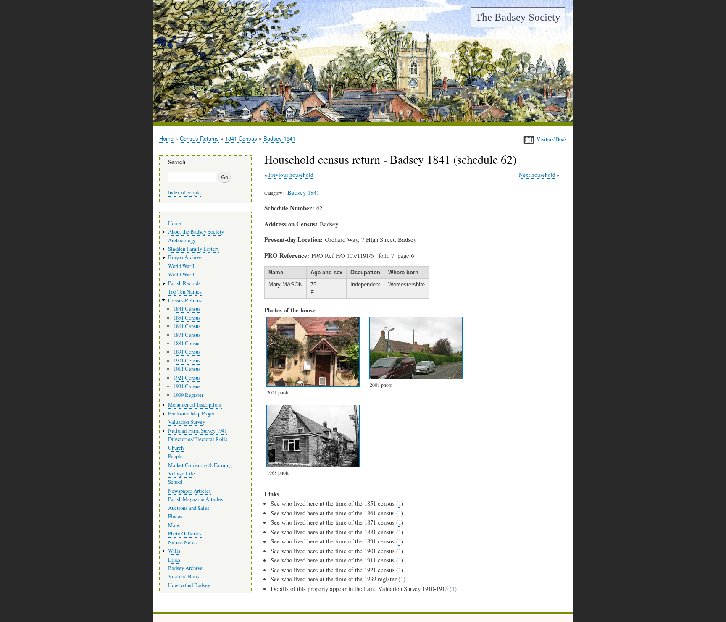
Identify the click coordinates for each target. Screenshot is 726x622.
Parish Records (184, 283)
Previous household (290, 174)
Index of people (184, 192)
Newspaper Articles (189, 490)
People (175, 456)
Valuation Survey (186, 421)
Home (166, 138)
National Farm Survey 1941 (197, 430)
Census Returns (199, 138)
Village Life (181, 473)
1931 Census (187, 386)
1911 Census (187, 369)
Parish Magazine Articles (195, 499)
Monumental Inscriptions (195, 404)
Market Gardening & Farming (200, 465)
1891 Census (187, 351)
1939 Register (188, 395)
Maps (174, 525)
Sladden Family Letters (193, 248)
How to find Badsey (189, 585)
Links (174, 559)
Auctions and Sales (188, 508)
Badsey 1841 (279, 138)
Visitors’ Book (183, 576)
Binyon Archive (185, 257)
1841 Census (241, 138)
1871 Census (187, 335)
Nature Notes (182, 542)
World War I (181, 266)
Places (175, 516)
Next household (537, 174)
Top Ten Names (185, 291)
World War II (182, 274)
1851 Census (187, 317)
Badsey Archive (185, 568)
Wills (174, 550)
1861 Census (187, 326)
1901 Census (187, 360)
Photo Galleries (185, 533)
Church (176, 447)
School (175, 482)
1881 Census (187, 343)
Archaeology (181, 240)
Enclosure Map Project (192, 413)
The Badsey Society (518, 17)
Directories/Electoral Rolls (197, 439)
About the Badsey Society (196, 231)
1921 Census (187, 377)
